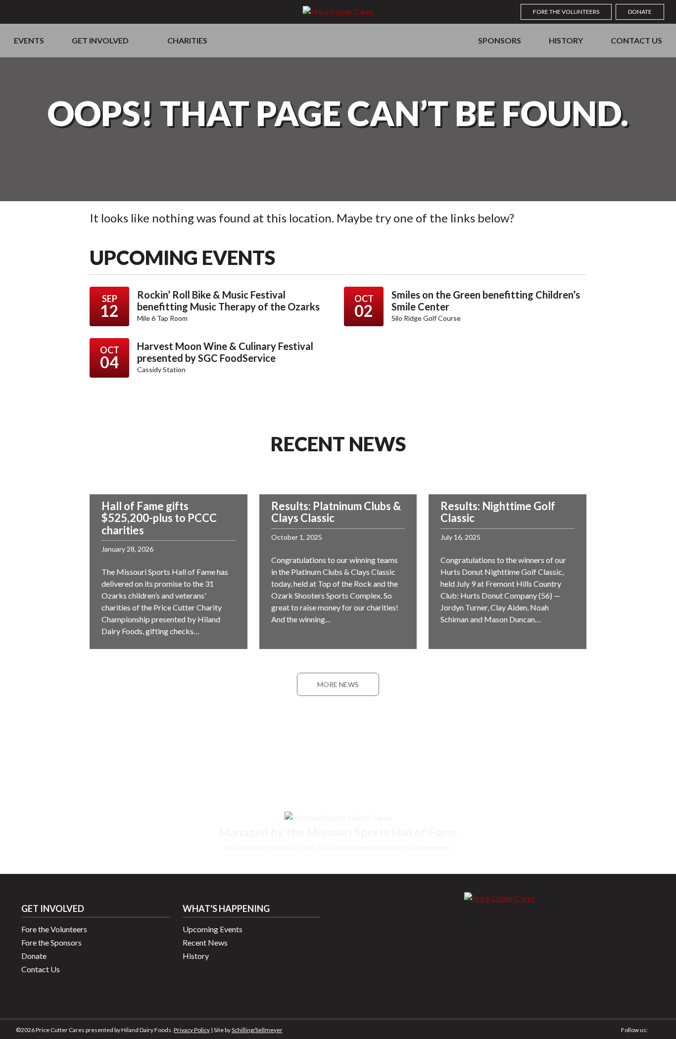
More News (338, 684)
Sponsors (499, 40)
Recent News (205, 942)
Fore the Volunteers (566, 11)
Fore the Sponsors (51, 942)
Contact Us (636, 40)
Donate (640, 11)
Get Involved (100, 40)
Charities (187, 40)
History (566, 40)
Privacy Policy (192, 1030)
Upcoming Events (212, 929)
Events (29, 40)
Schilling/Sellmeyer (257, 1030)
